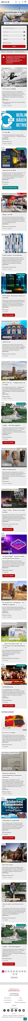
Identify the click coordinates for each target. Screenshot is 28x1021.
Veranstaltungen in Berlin (14, 12)
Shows (3, 535)
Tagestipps (7, 23)
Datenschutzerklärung (13, 1015)
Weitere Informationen (10, 187)
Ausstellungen (6, 362)
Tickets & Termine (9, 315)
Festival (4, 800)
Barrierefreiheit (21, 1015)
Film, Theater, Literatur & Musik (10, 752)
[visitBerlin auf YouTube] (12, 1010)
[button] (19, 2)
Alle (2, 23)
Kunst (3, 149)
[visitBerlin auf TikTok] (20, 1010)
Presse (20, 997)
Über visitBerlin (7, 997)
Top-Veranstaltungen (16, 23)
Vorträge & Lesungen (7, 712)
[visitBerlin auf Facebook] (4, 1010)
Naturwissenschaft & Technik (10, 321)
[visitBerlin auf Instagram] (16, 1010)
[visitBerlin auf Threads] (8, 1010)
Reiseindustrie (7, 1002)
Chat (25, 1019)
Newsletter (16, 995)
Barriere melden (5, 1017)
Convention (20, 1000)
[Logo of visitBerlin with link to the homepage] (5, 2)
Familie (3, 111)
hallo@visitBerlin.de (14, 991)
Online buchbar (8, 42)
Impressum (5, 1015)
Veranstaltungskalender (14, 14)
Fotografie (5, 68)
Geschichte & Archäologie (9, 194)
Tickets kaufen (8, 529)
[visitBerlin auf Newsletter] (23, 1010)
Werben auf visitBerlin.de (20, 1002)
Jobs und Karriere (7, 1000)
